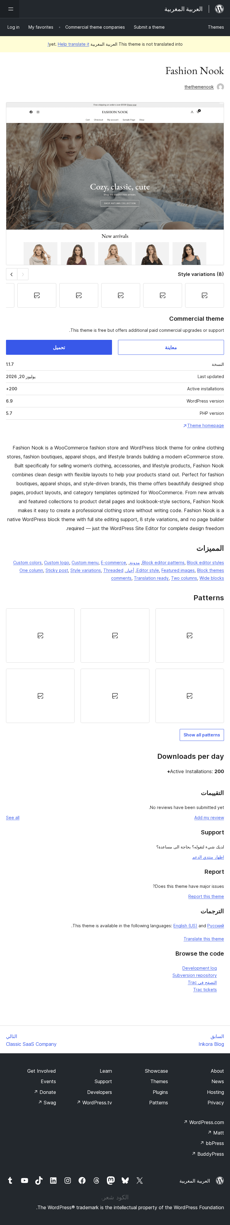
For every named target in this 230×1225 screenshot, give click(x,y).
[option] (189, 635)
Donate (45, 1092)
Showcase (156, 1071)
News (217, 1081)
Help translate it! (68, 44)
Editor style (148, 570)
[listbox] (115, 665)
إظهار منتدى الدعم (208, 856)
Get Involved (41, 1071)
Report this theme (206, 896)
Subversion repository (194, 975)
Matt (215, 1133)
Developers (99, 1092)
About (217, 1071)
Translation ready (151, 578)
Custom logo (56, 562)
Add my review (209, 817)
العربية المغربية (194, 1181)
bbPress (212, 1143)
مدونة (135, 562)
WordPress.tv (94, 1103)
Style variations (85, 570)
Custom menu (85, 562)
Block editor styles (205, 562)
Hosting (215, 1092)
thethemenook (199, 86)
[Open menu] (9, 9)
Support (103, 1081)
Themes (216, 27)
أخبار (130, 570)
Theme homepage (205, 425)
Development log (199, 968)
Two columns (184, 578)
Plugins (160, 1092)
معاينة (171, 347)
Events (48, 1081)
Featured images (178, 570)
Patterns (158, 1103)
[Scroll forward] (11, 274)
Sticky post (57, 570)
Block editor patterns (163, 562)
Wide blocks (211, 578)
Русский (215, 925)
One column (31, 570)
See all (12, 817)
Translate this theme (204, 938)
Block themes (210, 570)
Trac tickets (205, 989)
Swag (47, 1103)
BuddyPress (207, 1154)
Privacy (216, 1103)
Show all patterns (202, 734)
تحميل (59, 347)
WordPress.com (203, 1122)
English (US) (185, 925)
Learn (106, 1071)
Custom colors (27, 562)
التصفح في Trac (202, 982)
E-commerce (113, 562)
